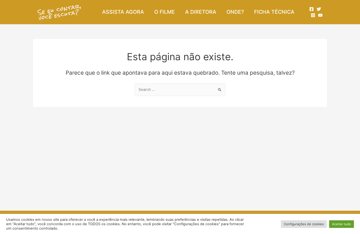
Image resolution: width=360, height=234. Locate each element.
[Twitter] (319, 9)
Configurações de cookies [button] (304, 224)
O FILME (164, 12)
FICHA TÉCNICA (274, 12)
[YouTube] (320, 15)
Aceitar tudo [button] (341, 224)
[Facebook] (311, 9)
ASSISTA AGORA (123, 12)
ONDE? (235, 12)
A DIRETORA (200, 12)
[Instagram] (313, 15)
